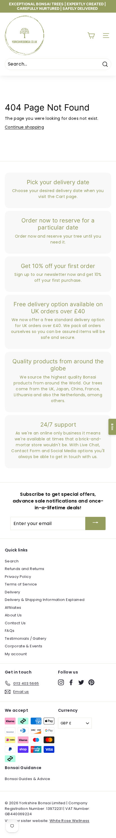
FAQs (9, 630)
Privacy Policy (18, 576)
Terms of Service (21, 584)
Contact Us (15, 623)
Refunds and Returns (24, 568)
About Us (13, 615)
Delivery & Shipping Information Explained (44, 599)
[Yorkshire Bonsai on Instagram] (61, 682)
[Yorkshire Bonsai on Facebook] (71, 682)
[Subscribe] (95, 523)
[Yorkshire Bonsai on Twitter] (81, 682)
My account (16, 654)
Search (12, 561)
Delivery (12, 592)
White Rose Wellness (70, 820)
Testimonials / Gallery (25, 638)
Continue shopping (24, 127)
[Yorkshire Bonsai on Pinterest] (91, 682)
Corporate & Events (23, 646)
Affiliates (13, 607)
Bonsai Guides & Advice (27, 778)
